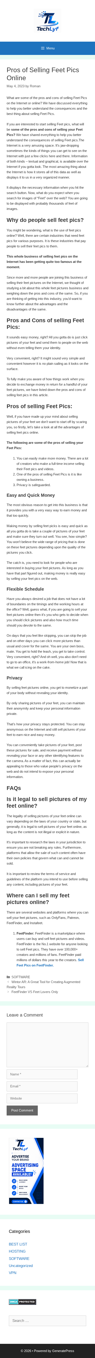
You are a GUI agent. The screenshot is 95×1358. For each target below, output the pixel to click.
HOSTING (17, 1251)
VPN (12, 1273)
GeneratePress (63, 1351)
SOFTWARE (20, 977)
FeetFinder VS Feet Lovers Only (34, 992)
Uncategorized (21, 1266)
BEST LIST (18, 1244)
